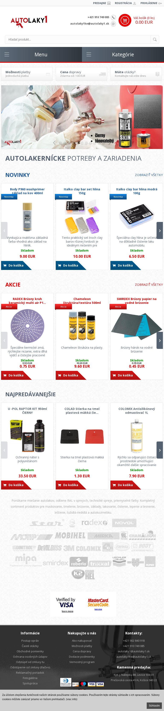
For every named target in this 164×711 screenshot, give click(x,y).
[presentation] (4, 230)
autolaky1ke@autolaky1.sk (89, 23)
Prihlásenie (149, 3)
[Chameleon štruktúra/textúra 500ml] (82, 326)
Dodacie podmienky (82, 657)
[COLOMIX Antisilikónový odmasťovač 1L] (137, 436)
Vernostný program (82, 662)
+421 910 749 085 (98, 17)
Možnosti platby (82, 646)
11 (103, 143)
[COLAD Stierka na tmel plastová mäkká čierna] (82, 436)
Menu (41, 54)
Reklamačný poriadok (30, 673)
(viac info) (71, 699)
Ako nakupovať (82, 641)
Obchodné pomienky (30, 651)
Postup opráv (30, 641)
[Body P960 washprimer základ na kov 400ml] (27, 216)
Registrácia (123, 3)
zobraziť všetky (149, 175)
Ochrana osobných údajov (30, 657)
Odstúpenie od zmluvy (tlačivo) (30, 667)
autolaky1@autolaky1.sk (134, 651)
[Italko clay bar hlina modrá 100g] (137, 216)
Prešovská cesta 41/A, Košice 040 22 (134, 680)
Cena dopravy (82, 651)
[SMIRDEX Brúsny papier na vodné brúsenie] (137, 326)
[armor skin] (82, 117)
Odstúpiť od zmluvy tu (30, 662)
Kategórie (123, 54)
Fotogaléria (30, 678)
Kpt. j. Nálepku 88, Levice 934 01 (134, 675)
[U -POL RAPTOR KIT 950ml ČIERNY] (27, 436)
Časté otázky (30, 646)
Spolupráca (30, 683)
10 (99, 143)
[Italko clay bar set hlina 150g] (82, 216)
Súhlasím (154, 705)
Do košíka (16, 265)
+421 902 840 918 (134, 641)
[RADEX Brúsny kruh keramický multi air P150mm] (27, 326)
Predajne (99, 3)
